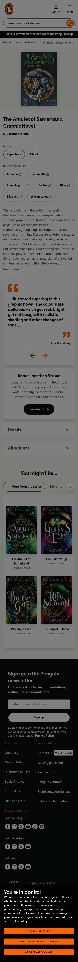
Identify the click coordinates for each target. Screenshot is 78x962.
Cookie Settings (39, 931)
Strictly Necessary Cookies (39, 941)
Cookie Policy (18, 921)
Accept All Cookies (39, 951)
